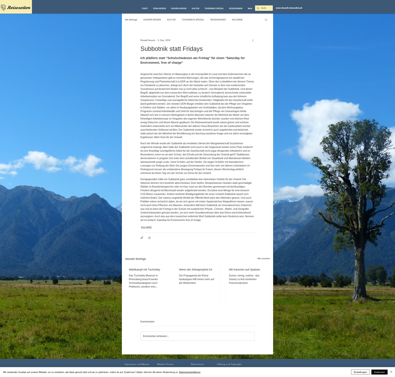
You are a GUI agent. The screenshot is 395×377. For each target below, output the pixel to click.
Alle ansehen (263, 258)
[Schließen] (391, 372)
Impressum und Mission (137, 364)
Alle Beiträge (131, 19)
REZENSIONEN (218, 19)
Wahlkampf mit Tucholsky (144, 269)
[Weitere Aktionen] (253, 40)
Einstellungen (360, 372)
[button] (266, 19)
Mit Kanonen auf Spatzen (244, 269)
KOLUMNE (237, 19)
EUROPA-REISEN (152, 19)
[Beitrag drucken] (149, 237)
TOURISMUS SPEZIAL (193, 19)
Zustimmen (379, 372)
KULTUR (171, 19)
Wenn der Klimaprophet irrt (195, 269)
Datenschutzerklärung (189, 372)
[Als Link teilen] (141, 237)
